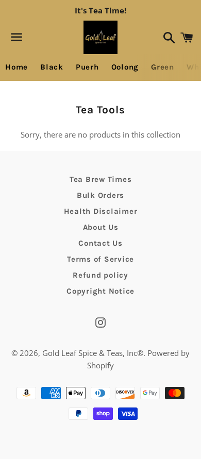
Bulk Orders (100, 195)
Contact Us (100, 243)
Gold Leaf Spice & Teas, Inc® (92, 353)
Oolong (125, 67)
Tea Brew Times (101, 179)
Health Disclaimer (101, 211)
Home (16, 67)
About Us (101, 227)
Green (162, 67)
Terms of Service (100, 259)
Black (51, 67)
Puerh (87, 67)
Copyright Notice (100, 291)
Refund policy (100, 275)
